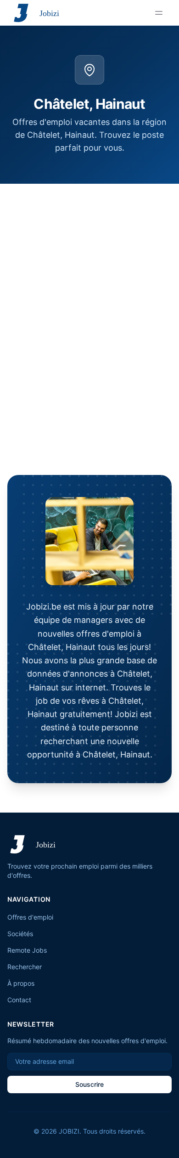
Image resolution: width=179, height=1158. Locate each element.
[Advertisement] (89, 277)
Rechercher (24, 967)
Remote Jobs (27, 950)
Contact (19, 1000)
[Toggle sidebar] (159, 13)
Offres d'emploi (30, 917)
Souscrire (89, 1084)
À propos (20, 983)
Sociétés (20, 934)
